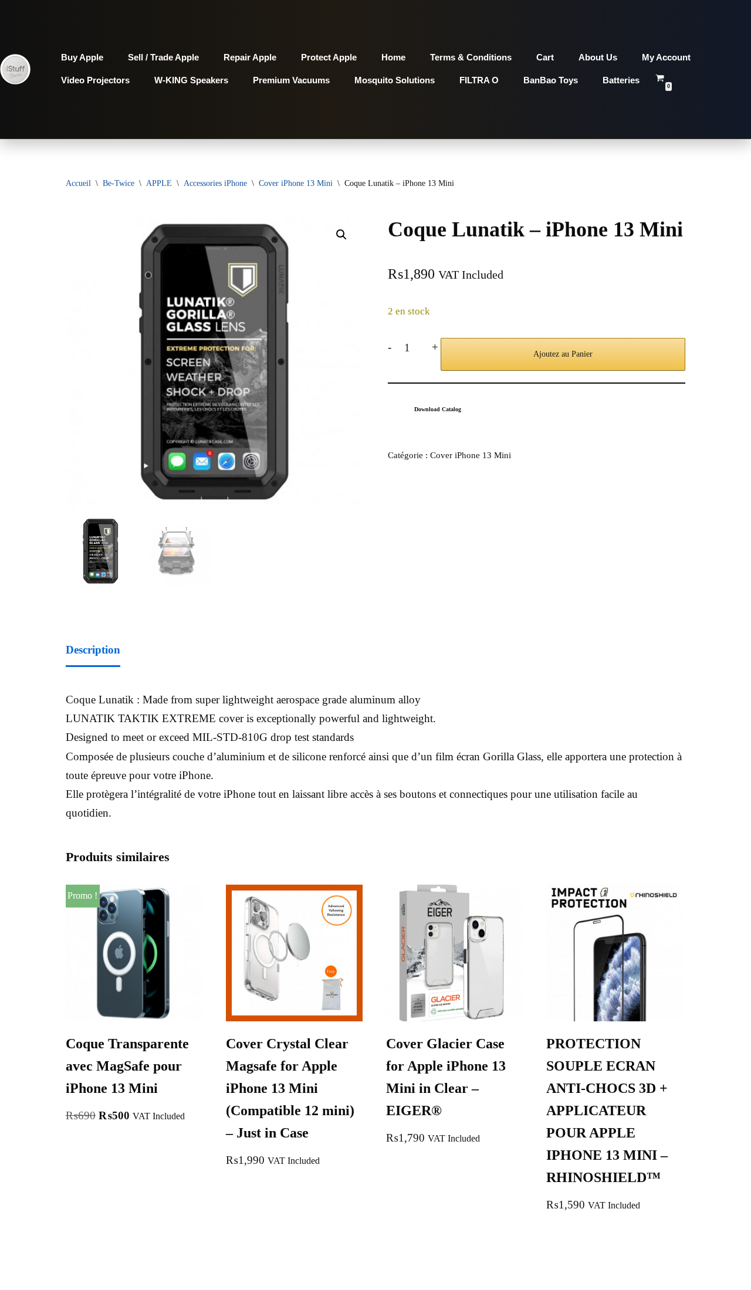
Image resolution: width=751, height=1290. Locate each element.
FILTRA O (479, 80)
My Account (666, 57)
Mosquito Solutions (394, 80)
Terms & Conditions (471, 57)
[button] (341, 234)
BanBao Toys (550, 80)
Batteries (621, 80)
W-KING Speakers (191, 80)
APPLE (159, 183)
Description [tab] (93, 650)
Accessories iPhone (215, 183)
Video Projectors (95, 80)
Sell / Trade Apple (163, 57)
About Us (598, 57)
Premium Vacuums (291, 80)
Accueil (78, 183)
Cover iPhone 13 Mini (296, 183)
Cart (545, 57)
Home (393, 57)
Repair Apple (250, 57)
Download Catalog (437, 409)
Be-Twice (118, 183)
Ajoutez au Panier (563, 354)
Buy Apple (82, 57)
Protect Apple (329, 57)
